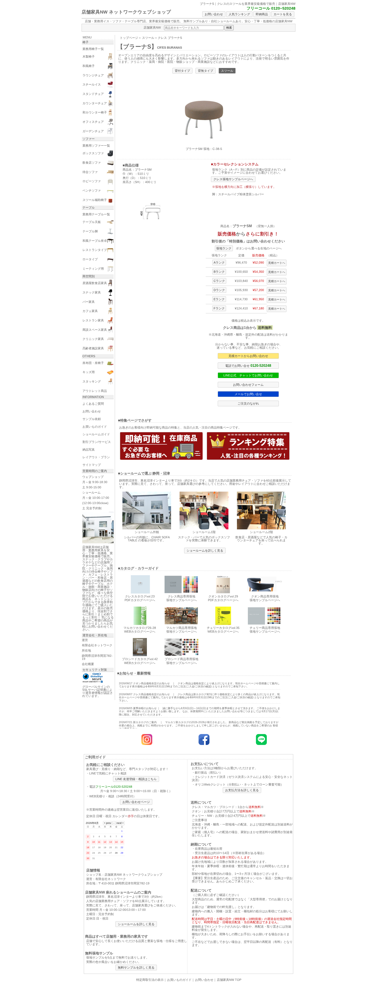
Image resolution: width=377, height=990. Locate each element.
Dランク (219, 290)
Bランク (219, 271)
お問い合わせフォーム (248, 384)
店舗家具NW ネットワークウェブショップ (126, 11)
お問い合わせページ (136, 802)
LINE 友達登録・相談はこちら (136, 779)
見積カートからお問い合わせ (248, 356)
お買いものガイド (179, 979)
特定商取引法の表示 (150, 979)
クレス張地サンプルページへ (233, 179)
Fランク (219, 308)
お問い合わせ (214, 14)
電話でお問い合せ (248, 365)
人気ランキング (239, 14)
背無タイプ (205, 70)
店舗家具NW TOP (229, 979)
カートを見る (283, 14)
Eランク (219, 299)
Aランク (219, 262)
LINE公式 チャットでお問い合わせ (248, 375)
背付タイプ (182, 70)
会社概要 (88, 664)
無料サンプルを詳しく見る (136, 967)
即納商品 (262, 14)
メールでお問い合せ (248, 394)
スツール (148, 37)
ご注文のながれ (248, 403)
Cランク (219, 281)
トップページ (129, 37)
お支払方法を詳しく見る (242, 790)
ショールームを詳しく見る (205, 550)
